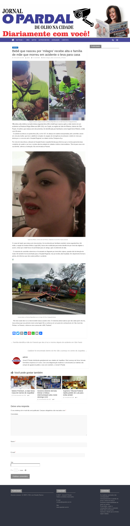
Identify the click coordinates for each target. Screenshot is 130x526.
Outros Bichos (44, 40)
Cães (27, 40)
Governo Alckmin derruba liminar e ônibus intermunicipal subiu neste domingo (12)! (47, 394)
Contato (65, 40)
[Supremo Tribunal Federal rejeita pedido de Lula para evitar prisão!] (74, 377)
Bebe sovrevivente (55, 57)
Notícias (19, 40)
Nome (13, 441)
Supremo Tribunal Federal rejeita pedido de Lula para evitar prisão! (73, 393)
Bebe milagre (46, 57)
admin (28, 57)
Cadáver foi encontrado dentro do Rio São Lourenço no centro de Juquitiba (57, 351)
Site (12, 462)
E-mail (13, 452)
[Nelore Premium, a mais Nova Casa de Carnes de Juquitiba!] (23, 377)
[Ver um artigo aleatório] (117, 40)
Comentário (14, 414)
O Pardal (63, 57)
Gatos (34, 40)
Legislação (55, 40)
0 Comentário (36, 57)
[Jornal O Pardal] (65, 21)
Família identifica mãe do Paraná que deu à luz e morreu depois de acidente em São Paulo (46, 342)
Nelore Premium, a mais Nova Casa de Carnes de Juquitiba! (23, 392)
